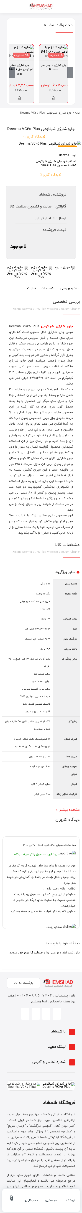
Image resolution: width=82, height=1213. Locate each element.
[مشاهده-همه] (41, 4)
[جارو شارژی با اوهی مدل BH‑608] (53, 47)
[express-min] (65, 267)
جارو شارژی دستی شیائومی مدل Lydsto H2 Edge (19, 69)
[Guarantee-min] (17, 267)
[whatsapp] (46, 1014)
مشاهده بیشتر (69, 810)
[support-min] (41, 267)
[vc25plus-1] (41, 144)
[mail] (25, 1014)
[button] (41, 1032)
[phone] (36, 1014)
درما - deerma (67, 155)
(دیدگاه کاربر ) (34, 136)
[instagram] (57, 1014)
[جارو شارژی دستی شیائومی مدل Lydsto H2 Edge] (19, 47)
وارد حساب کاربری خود (33, 953)
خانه (77, 113)
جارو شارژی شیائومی (49, 161)
